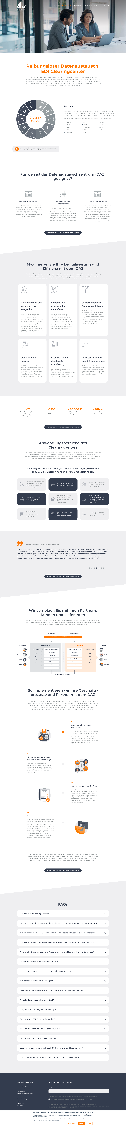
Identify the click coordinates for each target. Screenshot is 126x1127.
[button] (63, 233)
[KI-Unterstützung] (24, 110)
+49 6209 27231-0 (21, 1091)
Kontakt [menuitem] (96, 5)
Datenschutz (20, 1103)
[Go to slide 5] (99, 568)
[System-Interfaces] (48, 129)
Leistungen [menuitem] (55, 5)
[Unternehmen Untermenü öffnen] (81, 5)
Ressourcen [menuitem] (88, 5)
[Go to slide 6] (101, 568)
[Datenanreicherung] (30, 133)
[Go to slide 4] (96, 568)
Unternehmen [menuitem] (78, 5)
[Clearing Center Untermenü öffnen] (70, 5)
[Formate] (48, 110)
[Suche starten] (108, 6)
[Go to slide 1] (89, 568)
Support (19, 1101)
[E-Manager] (27, 5)
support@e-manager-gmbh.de (25, 1093)
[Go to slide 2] (92, 568)
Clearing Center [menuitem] (66, 5)
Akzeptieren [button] (81, 1123)
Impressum (20, 1105)
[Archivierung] (30, 105)
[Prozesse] (50, 119)
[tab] (63, 913)
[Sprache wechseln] (104, 6)
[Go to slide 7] (103, 568)
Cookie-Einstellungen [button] (72, 1123)
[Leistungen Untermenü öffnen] (58, 5)
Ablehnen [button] (89, 1123)
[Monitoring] (41, 133)
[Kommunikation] (41, 105)
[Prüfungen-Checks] (21, 119)
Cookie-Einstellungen (22, 1099)
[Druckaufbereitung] (24, 129)
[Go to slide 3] (94, 568)
